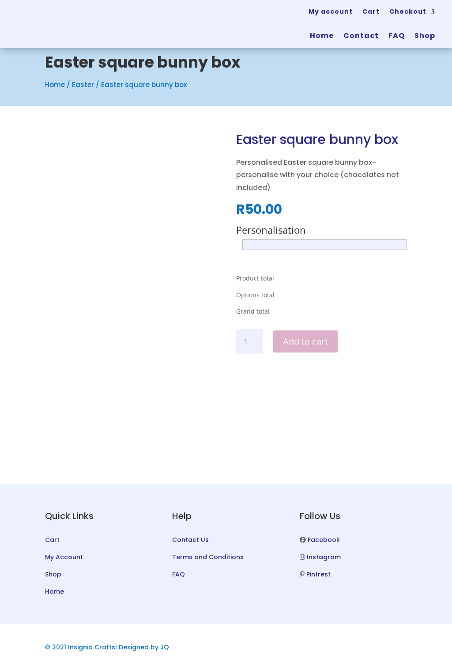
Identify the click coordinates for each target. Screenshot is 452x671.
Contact (361, 35)
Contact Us (190, 539)
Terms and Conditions (208, 557)
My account (331, 11)
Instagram (324, 557)
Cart (371, 11)
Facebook (324, 539)
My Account (64, 557)
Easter (83, 84)
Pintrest (318, 574)
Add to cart (305, 341)
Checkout (407, 11)
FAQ (396, 35)
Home (322, 35)
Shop (424, 35)
